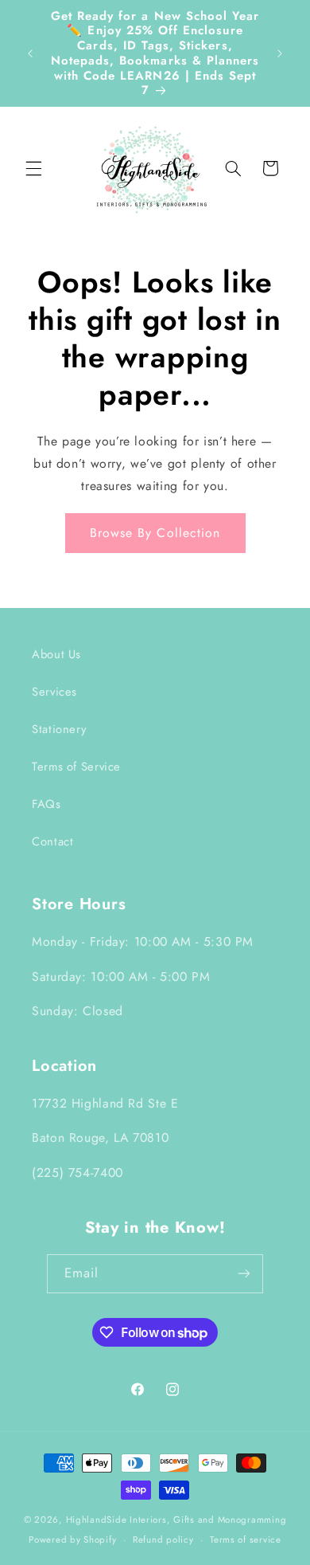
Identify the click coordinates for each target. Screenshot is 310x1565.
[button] (33, 168)
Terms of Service (76, 766)
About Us (56, 654)
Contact (52, 841)
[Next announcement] (279, 53)
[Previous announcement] (30, 53)
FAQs (46, 804)
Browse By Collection (155, 533)
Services (54, 691)
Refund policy (163, 1539)
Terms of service (245, 1539)
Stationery (59, 729)
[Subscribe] (244, 1273)
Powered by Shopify (72, 1539)
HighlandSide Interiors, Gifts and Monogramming (176, 1519)
